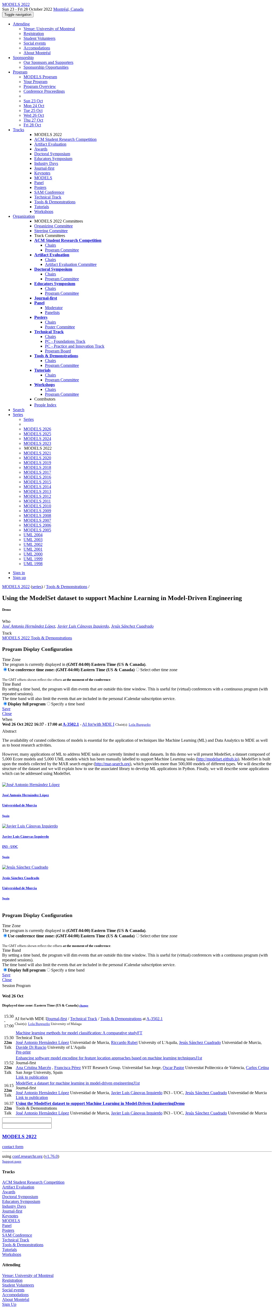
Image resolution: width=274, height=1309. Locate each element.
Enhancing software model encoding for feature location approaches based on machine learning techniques (109, 1058)
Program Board (58, 351)
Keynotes (42, 173)
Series (29, 419)
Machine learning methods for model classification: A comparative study (79, 1033)
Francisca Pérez (67, 1067)
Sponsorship (23, 57)
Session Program (16, 985)
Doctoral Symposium (52, 154)
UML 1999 (33, 559)
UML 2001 (33, 549)
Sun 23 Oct (33, 101)
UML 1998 (33, 563)
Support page (11, 1161)
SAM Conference (49, 192)
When (7, 719)
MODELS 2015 (37, 482)
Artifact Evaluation (50, 144)
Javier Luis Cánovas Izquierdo (83, 626)
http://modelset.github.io (217, 759)
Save (6, 708)
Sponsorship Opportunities (46, 67)
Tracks (18, 129)
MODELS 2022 (16, 586)
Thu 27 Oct (33, 120)
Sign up (19, 577)
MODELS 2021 (37, 453)
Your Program (35, 81)
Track (7, 633)
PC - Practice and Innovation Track (74, 346)
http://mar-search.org (112, 764)
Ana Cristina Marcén (33, 1067)
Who (6, 621)
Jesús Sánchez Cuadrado (132, 626)
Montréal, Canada (68, 9)
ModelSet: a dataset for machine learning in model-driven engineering (78, 1083)
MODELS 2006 (37, 525)
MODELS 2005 (37, 530)
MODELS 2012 (37, 496)
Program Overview (40, 86)
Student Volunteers (39, 38)
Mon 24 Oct (34, 105)
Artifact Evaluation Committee (71, 264)
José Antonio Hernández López (28, 626)
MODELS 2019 (37, 462)
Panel (39, 182)
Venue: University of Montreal (49, 28)
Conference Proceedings (44, 91)
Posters (40, 187)
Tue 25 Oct (33, 110)
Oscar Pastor (173, 1067)
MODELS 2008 (37, 515)
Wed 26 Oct (34, 115)
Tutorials (41, 206)
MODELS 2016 (37, 477)
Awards (40, 149)
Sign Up (9, 1304)
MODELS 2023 (37, 443)
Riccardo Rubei (124, 1042)
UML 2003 (33, 539)
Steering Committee (51, 230)
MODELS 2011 (37, 501)
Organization (24, 216)
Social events (35, 43)
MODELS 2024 (37, 438)
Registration (34, 33)
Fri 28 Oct (32, 125)
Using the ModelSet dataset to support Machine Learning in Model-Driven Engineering (100, 1103)
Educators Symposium (53, 158)
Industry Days (46, 163)
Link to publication (32, 1077)
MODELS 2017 (37, 472)
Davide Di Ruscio (31, 1047)
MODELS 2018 (37, 467)
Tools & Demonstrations (54, 202)
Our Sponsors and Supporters (48, 62)
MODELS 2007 (37, 520)
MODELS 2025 (37, 434)
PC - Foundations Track (65, 341)
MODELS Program (40, 77)
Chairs (50, 245)
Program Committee (62, 250)
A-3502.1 (71, 724)
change (83, 1005)
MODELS (43, 178)
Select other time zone (158, 669)
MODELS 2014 (37, 486)
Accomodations (37, 48)
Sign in (19, 572)
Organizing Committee (53, 226)
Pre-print (23, 1052)
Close (7, 713)
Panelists (52, 312)
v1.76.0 (51, 1156)
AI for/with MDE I (98, 724)
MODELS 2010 (37, 506)
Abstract (9, 731)
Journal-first (44, 168)
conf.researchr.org (27, 1156)
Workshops (43, 211)
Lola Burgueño (140, 725)
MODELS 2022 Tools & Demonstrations (37, 638)
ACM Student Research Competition (65, 139)
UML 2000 (33, 554)
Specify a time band (68, 704)
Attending (21, 24)
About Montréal (37, 53)
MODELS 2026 (37, 429)
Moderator (54, 307)
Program (20, 72)
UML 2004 (33, 535)
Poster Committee (60, 327)
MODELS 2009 (37, 510)
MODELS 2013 (37, 491)
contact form (12, 1146)
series (36, 586)
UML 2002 (33, 544)
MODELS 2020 (37, 458)
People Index (45, 405)
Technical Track (47, 197)
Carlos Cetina (257, 1067)
